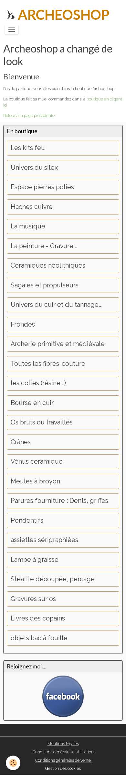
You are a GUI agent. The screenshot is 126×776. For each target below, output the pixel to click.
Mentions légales (63, 743)
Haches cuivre (32, 207)
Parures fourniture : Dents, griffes (59, 500)
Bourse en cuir (32, 403)
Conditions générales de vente (63, 760)
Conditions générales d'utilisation (63, 751)
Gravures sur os (33, 599)
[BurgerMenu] (12, 30)
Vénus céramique (37, 461)
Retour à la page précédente (29, 115)
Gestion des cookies (63, 768)
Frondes (23, 324)
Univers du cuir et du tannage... (56, 304)
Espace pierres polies (42, 187)
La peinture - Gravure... (44, 246)
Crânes (21, 442)
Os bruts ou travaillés (42, 422)
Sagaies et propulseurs (45, 285)
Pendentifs (27, 520)
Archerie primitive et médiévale (58, 344)
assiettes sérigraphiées (44, 540)
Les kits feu (28, 148)
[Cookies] (13, 763)
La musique (28, 226)
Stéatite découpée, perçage (53, 579)
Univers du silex (34, 167)
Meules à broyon (35, 481)
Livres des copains (38, 618)
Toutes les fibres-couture (48, 363)
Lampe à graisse (34, 559)
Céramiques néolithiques (48, 265)
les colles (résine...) (38, 383)
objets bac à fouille (39, 638)
